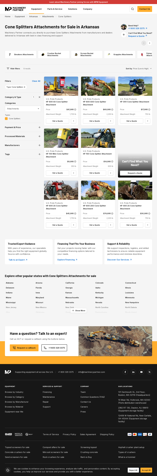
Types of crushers (126, 452)
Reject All (133, 470)
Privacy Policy (69, 434)
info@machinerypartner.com (91, 372)
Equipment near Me (14, 411)
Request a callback (26, 348)
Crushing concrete (89, 452)
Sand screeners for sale (16, 457)
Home (7, 16)
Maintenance (49, 397)
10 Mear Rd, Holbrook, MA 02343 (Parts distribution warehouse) (134, 401)
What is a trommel (126, 457)
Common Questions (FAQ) (92, 397)
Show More (80, 311)
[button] (61, 100)
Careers (84, 407)
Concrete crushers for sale (17, 452)
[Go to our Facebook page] (125, 372)
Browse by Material (14, 407)
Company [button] (87, 9)
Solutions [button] (72, 9)
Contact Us (144, 9)
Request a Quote (136, 36)
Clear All (36, 81)
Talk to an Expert (17, 260)
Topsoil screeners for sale (17, 447)
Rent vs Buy (86, 457)
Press (83, 411)
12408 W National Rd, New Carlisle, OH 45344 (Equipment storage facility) (134, 418)
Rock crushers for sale (53, 457)
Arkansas (33, 16)
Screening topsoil (88, 447)
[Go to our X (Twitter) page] (149, 372)
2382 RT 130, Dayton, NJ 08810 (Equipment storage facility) (133, 409)
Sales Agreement (88, 434)
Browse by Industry (14, 392)
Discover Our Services (118, 259)
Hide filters (15, 69)
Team (83, 392)
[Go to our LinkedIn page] (133, 372)
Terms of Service (51, 434)
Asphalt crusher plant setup (131, 447)
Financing (47, 392)
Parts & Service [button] (54, 9)
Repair (46, 402)
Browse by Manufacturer (17, 402)
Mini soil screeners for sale (55, 452)
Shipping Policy (107, 434)
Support (46, 407)
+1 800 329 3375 (136, 28)
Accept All (146, 470)
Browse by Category (14, 397)
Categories (10, 103)
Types (7, 115)
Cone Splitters (14, 118)
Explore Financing (66, 259)
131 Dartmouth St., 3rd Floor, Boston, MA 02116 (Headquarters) (134, 393)
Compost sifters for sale (54, 447)
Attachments (48, 16)
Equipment (20, 16)
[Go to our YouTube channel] (141, 372)
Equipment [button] (36, 9)
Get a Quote (57, 121)
